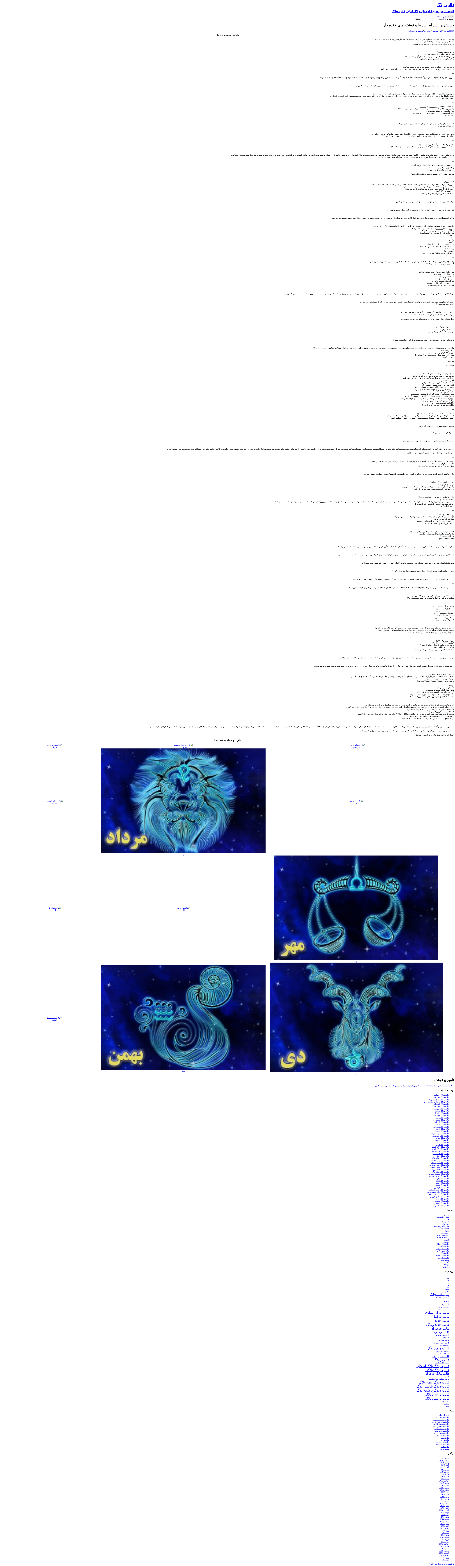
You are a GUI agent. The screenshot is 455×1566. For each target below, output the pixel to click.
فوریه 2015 (445, 1499)
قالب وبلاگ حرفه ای (437, 1373)
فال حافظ (445, 1447)
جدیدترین (435, 31)
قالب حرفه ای (440, 1328)
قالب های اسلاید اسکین (442, 1351)
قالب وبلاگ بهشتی (442, 1111)
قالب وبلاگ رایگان (444, 1376)
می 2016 (445, 1474)
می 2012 (445, 1560)
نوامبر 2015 (444, 1483)
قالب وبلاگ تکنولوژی (441, 1120)
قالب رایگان (446, 1337)
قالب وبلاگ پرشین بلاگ (433, 1390)
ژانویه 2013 (445, 1542)
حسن (447, 1289)
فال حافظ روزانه (442, 1442)
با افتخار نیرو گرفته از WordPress (441, 1564)
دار (425, 31)
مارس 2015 (444, 1497)
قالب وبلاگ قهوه (442, 1145)
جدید (448, 1287)
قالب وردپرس (443, 1258)
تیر (356, 803)
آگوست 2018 (444, 1467)
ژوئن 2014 (445, 1515)
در (448, 1299)
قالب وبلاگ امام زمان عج (439, 1165)
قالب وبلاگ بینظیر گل (440, 1172)
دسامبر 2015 (444, 1481)
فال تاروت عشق (442, 1435)
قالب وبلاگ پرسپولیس (440, 1136)
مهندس (446, 1404)
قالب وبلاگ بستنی (442, 1142)
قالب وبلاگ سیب (442, 1138)
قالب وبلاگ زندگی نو (441, 1127)
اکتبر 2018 (445, 1465)
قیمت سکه (445, 1260)
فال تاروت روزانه (442, 1444)
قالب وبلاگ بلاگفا (437, 1370)
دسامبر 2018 (444, 1461)
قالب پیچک (445, 1401)
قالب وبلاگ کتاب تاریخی (439, 1151)
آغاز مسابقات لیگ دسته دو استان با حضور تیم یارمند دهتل (430, 1086)
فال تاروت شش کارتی (440, 1426)
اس (444, 31)
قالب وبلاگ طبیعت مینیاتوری (438, 1174)
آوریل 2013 (445, 1535)
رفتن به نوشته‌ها (440, 16)
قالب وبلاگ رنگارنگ (441, 1113)
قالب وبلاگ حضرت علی (440, 1163)
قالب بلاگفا (445, 1246)
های (412, 31)
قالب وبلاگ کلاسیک (441, 1097)
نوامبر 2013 (444, 1524)
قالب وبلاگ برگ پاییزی (440, 1149)
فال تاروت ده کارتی (441, 1431)
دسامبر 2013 (444, 1521)
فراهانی (446, 1301)
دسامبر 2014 (444, 1503)
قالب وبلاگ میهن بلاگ (434, 1382)
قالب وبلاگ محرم (442, 1185)
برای (448, 1283)
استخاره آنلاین (444, 1449)
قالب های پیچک (440, 1356)
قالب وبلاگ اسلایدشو (442, 1363)
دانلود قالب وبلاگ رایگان (442, 1297)
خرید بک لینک (444, 1415)
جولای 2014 (444, 1512)
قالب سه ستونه (441, 1342)
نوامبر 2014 (444, 1506)
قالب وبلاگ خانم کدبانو (440, 1147)
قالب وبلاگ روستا (442, 1183)
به (448, 1285)
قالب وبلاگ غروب (442, 1129)
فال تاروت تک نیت (442, 1417)
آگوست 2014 (444, 1510)
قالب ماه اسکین (444, 1345)
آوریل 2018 (445, 1470)
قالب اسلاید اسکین (443, 1307)
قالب (445, 1304)
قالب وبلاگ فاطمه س (440, 1154)
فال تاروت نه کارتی (441, 1429)
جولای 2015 (444, 1490)
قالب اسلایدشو (444, 1309)
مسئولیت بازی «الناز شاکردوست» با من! (389, 1086)
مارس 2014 (444, 1519)
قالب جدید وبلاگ (437, 1325)
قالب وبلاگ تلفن (443, 1178)
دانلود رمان (445, 1233)
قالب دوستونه (442, 1335)
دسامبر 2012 (444, 1544)
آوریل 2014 (445, 1517)
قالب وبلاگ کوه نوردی (440, 1187)
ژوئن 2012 (445, 1558)
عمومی (446, 1242)
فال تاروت (445, 1438)
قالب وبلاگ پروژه (442, 1199)
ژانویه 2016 (445, 1479)
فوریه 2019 (445, 1458)
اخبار (447, 1219)
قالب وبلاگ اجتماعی (441, 1095)
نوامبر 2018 (444, 1463)
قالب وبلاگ (445, 1253)
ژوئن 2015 (445, 1492)
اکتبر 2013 (445, 1526)
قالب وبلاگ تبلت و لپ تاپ (439, 1190)
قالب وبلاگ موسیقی (441, 1115)
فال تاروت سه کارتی (441, 1420)
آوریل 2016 (445, 1476)
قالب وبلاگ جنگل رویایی (439, 1169)
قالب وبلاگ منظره (442, 1140)
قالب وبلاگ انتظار (442, 1181)
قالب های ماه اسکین (443, 1353)
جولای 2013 (444, 1528)
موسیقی (446, 1264)
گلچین (447, 1262)
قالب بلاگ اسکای (442, 1244)
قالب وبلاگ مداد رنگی (440, 1206)
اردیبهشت (183, 747)
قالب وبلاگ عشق (442, 1203)
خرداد (54, 747)
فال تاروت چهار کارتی (440, 1422)
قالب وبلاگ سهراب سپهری (438, 1100)
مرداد (183, 854)
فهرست (450, 16)
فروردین (356, 747)
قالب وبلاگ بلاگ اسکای (432, 1366)
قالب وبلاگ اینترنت (442, 1124)
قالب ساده (444, 1340)
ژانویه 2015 (445, 1501)
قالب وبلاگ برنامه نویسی (439, 1133)
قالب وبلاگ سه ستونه (439, 1379)
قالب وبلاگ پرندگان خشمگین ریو (436, 1102)
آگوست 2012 (444, 1553)
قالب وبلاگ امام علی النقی (438, 1194)
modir (409, 31)
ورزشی (446, 1267)
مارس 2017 (444, 1472)
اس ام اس (445, 1224)
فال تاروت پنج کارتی (441, 1424)
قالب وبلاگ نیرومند (441, 1109)
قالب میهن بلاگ (443, 1251)
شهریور (54, 803)
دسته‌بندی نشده (443, 1237)
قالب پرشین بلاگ (442, 1249)
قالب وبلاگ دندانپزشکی (440, 1158)
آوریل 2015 (445, 1494)
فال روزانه (445, 1440)
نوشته (420, 31)
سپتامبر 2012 (444, 1551)
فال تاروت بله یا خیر (441, 1433)
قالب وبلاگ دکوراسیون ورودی (437, 1192)
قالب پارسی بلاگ (437, 1394)
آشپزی (448, 31)
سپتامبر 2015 (444, 1488)
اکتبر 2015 (445, 1485)
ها (416, 31)
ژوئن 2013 (445, 1530)
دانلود (447, 1231)
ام (441, 31)
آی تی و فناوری (443, 1217)
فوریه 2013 (445, 1539)
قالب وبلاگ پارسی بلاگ (433, 1386)
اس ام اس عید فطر (441, 1226)
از (448, 1276)
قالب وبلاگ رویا (443, 1156)
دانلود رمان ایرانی (442, 1235)
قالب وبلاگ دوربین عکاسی (438, 1176)
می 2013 (445, 1533)
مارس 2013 (444, 1537)
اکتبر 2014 (445, 1508)
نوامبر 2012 (444, 1546)
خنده (429, 31)
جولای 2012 (444, 1555)
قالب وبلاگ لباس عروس (439, 1197)
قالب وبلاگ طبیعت (442, 1131)
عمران (446, 1240)
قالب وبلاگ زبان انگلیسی (439, 1160)
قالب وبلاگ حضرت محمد (439, 1167)
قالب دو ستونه (441, 1332)
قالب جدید (442, 1320)
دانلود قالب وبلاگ (439, 1294)
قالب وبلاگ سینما (442, 1118)
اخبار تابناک (445, 1222)
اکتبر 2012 (445, 1548)
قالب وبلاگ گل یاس (441, 1122)
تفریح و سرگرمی (442, 1228)
